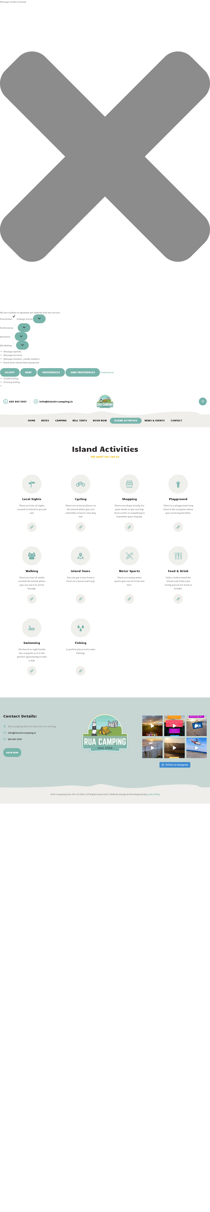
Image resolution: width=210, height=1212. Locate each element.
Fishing (80, 643)
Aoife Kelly (153, 794)
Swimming (31, 643)
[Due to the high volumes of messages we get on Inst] (174, 726)
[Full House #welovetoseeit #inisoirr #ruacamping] (174, 748)
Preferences (51, 372)
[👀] (152, 748)
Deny (28, 372)
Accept (10, 372)
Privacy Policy (11, 382)
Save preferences (83, 372)
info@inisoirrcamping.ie (22, 732)
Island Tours (80, 571)
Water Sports (129, 571)
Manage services (12, 355)
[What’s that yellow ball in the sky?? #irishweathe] (152, 726)
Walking (32, 571)
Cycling (80, 499)
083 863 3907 (15, 739)
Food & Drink (178, 571)
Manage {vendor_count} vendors (21, 358)
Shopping (129, 499)
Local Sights (31, 499)
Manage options (12, 351)
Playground (178, 499)
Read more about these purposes (21, 362)
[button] (105, 157)
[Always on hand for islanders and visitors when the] (196, 748)
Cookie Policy (10, 378)
